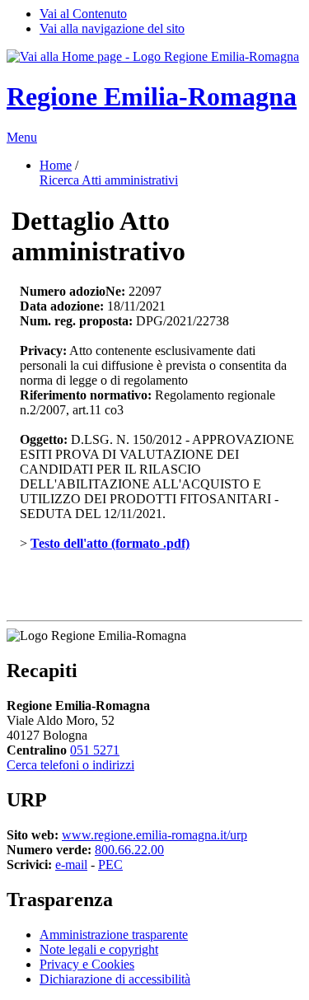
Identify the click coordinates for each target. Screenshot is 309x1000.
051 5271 (94, 750)
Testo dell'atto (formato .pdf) (110, 543)
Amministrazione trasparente (114, 935)
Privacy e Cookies (87, 964)
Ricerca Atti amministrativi (109, 180)
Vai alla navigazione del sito (112, 28)
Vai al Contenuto (83, 14)
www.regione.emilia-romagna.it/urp (154, 835)
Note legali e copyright (99, 949)
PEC (110, 864)
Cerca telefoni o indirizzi (70, 765)
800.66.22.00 (129, 850)
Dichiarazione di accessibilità (115, 979)
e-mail (71, 864)
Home (56, 165)
